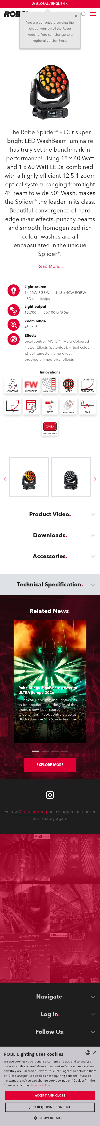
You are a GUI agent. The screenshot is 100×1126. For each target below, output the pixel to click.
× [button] (94, 1052)
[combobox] (87, 1052)
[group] (5, 479)
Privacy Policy (40, 1085)
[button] (49, 1117)
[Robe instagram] (50, 795)
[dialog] (50, 1086)
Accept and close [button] (50, 1095)
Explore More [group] (50, 765)
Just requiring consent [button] (50, 1107)
